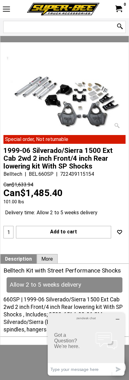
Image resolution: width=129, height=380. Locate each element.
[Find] (120, 26)
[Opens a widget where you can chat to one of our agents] (86, 344)
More (47, 259)
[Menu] (6, 10)
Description (18, 259)
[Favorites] (120, 232)
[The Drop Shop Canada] (63, 9)
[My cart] (118, 9)
